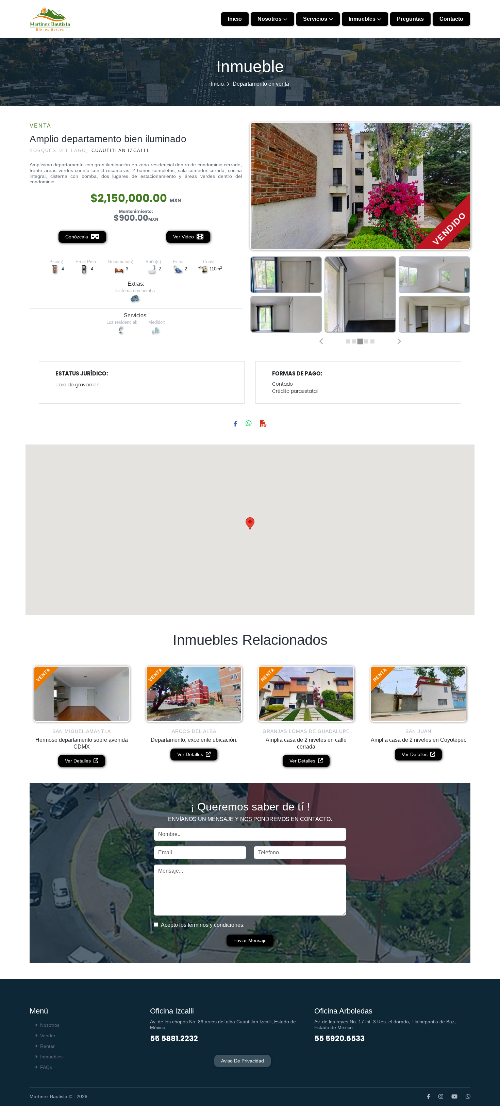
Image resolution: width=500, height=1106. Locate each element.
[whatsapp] (464, 1097)
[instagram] (437, 1097)
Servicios (315, 19)
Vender (47, 1035)
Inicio (235, 19)
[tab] (348, 341)
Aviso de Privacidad (242, 1060)
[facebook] (425, 1097)
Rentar (47, 1046)
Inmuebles (362, 19)
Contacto (451, 19)
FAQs (46, 1067)
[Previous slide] (321, 341)
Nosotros (269, 19)
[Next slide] (399, 341)
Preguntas (410, 19)
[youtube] (451, 1097)
